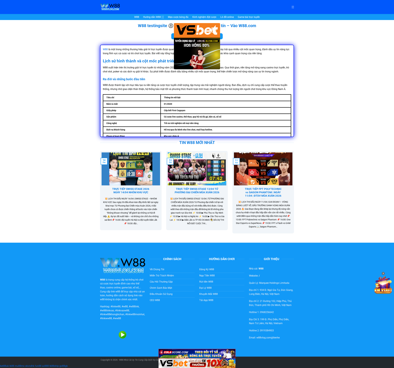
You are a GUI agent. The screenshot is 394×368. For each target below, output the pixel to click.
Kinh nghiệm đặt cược (204, 17)
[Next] (294, 194)
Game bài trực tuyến (249, 17)
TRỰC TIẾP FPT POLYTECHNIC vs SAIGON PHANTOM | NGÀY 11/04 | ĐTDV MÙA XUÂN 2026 (263, 192)
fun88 (38, 365)
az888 (45, 365)
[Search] (293, 7)
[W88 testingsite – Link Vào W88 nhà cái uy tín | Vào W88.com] (123, 7)
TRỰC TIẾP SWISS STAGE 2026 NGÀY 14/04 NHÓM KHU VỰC (130, 191)
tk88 (11, 365)
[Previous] (99, 194)
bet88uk (4, 365)
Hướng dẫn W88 (152, 17)
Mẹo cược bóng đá (178, 17)
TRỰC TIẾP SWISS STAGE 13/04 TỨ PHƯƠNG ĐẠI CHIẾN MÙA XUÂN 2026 (197, 191)
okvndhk (29, 365)
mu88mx (19, 365)
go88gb (63, 365)
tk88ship (54, 365)
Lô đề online (227, 17)
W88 (136, 17)
